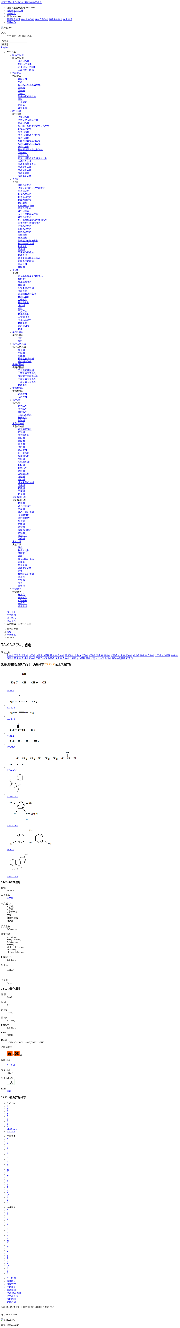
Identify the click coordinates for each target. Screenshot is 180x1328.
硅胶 (20, 99)
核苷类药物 (23, 302)
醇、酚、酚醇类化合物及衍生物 (34, 126)
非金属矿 (22, 102)
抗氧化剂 (22, 468)
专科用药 (22, 237)
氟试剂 (21, 420)
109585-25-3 (12, 796)
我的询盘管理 (13, 19)
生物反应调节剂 (26, 288)
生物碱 (21, 580)
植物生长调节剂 (26, 358)
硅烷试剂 (22, 411)
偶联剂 (21, 532)
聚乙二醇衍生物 (26, 512)
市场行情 (19, 2)
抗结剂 (21, 465)
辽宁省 (53, 655)
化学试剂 (16, 400)
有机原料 (16, 111)
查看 (9, 1091)
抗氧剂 (21, 503)
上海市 (77, 655)
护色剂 (21, 494)
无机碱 (21, 87)
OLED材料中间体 (26, 67)
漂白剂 (21, 479)
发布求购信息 (27, 19)
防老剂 (21, 509)
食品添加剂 (18, 423)
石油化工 (22, 535)
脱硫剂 (21, 538)
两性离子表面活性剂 (28, 376)
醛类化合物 (23, 138)
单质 (20, 81)
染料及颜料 (18, 332)
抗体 (20, 329)
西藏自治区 (41, 658)
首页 (3, 2)
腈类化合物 (23, 117)
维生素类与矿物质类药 (29, 223)
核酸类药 (22, 279)
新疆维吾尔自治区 (95, 658)
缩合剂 (21, 305)
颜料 (20, 341)
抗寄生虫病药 (25, 197)
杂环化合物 (23, 61)
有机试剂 (22, 409)
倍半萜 (21, 586)
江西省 (114, 655)
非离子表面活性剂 (27, 373)
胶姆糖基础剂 (25, 462)
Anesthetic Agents (26, 205)
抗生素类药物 (25, 200)
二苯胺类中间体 (26, 70)
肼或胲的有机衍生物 (28, 120)
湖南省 (143, 655)
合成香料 (22, 394)
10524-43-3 (12, 770)
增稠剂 (21, 438)
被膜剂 (21, 488)
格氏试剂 (22, 417)
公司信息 (37, 2)
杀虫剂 (21, 352)
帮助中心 (11, 22)
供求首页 (11, 612)
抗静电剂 (22, 385)
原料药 (15, 179)
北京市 (10, 655)
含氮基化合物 (25, 129)
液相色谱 (22, 606)
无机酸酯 (22, 152)
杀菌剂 (21, 355)
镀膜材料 (22, 79)
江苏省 (85, 655)
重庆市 (10, 658)
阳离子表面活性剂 (27, 379)
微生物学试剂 (25, 320)
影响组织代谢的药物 (28, 240)
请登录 (10, 10)
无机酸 (21, 90)
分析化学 (16, 589)
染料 (20, 338)
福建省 (107, 655)
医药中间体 (18, 55)
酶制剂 (21, 470)
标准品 (21, 594)
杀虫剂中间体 (25, 361)
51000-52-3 (12, 1129)
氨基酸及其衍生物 (27, 293)
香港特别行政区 (120, 658)
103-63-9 (11, 1131)
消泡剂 (21, 432)
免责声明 (11, 1302)
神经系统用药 (25, 217)
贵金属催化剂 (25, 530)
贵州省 (24, 658)
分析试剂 (22, 597)
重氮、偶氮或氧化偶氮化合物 (32, 158)
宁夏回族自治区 (78, 658)
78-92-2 (10, 690)
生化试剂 (22, 299)
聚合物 (21, 527)
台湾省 (108, 658)
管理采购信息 (55, 19)
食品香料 (22, 450)
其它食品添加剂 (26, 482)
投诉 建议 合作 (14, 1293)
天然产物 (22, 311)
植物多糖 (22, 323)
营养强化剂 (23, 435)
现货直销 (28, 2)
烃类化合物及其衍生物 (29, 143)
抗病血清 (22, 255)
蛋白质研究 (23, 326)
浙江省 (92, 655)
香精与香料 (18, 388)
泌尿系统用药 (25, 208)
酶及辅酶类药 (25, 282)
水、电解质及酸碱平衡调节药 (32, 220)
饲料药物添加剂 (26, 243)
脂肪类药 (22, 291)
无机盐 (21, 93)
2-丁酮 (10, 898)
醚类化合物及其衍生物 (29, 135)
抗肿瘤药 (22, 202)
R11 (8, 1065)
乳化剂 (21, 485)
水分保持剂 (23, 453)
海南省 (174, 655)
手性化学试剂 (25, 414)
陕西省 (51, 658)
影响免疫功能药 (26, 261)
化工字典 (11, 621)
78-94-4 (10, 736)
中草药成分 (23, 317)
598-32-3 (11, 707)
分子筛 (21, 521)
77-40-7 (10, 849)
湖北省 (136, 655)
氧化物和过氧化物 (27, 96)
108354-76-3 (12, 825)
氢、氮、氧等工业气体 (29, 84)
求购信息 (11, 13)
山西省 (32, 655)
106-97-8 (11, 747)
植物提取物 (23, 314)
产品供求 (10, 2)
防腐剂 (21, 491)
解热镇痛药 (23, 191)
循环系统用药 (25, 232)
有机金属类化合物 (27, 164)
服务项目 (11, 1281)
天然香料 (22, 397)
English (4, 47)
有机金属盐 (23, 173)
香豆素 (21, 577)
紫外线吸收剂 (25, 506)
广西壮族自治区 (162, 655)
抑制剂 (21, 267)
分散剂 (21, 447)
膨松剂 (21, 476)
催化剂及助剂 (19, 497)
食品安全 (22, 603)
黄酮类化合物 (25, 568)
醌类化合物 (23, 132)
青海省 (65, 658)
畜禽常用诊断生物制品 (29, 258)
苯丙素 (21, 553)
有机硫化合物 (25, 167)
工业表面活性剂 (26, 370)
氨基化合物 (23, 123)
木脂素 (21, 562)
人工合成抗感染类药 (28, 214)
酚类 (20, 547)
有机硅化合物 (25, 161)
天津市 (17, 655)
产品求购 (11, 615)
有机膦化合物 (25, 170)
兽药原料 (22, 264)
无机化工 (16, 73)
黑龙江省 (69, 655)
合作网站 (11, 1299)
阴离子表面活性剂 (27, 382)
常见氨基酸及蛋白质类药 (30, 276)
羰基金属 (22, 108)
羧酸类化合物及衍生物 (29, 141)
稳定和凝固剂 (25, 429)
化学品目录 (12, 1296)
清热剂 (21, 249)
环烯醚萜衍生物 (26, 574)
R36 (13, 1065)
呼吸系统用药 (25, 185)
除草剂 (21, 350)
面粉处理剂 (23, 473)
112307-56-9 (12, 876)
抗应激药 (22, 246)
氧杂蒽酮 (22, 565)
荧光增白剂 (23, 515)
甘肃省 (58, 658)
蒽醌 (20, 556)
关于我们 (11, 1278)
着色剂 (21, 444)
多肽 (20, 308)
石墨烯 (21, 105)
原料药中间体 (25, 64)
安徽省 (99, 655)
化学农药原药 (19, 344)
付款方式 (11, 1284)
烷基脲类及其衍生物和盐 (30, 149)
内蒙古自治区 (43, 655)
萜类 (20, 571)
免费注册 (18, 10)
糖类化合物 (23, 296)
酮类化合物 (23, 146)
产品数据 (11, 635)
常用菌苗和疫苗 (26, 252)
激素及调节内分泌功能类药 (31, 188)
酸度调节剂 (23, 456)
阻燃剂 (21, 524)
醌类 (20, 583)
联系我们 (11, 1290)
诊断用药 (22, 234)
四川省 (17, 658)
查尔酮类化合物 (26, 559)
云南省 (32, 658)
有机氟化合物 (25, 176)
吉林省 (60, 655)
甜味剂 (21, 459)
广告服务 (11, 1287)
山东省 (121, 655)
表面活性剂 (18, 364)
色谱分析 (22, 600)
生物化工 (16, 270)
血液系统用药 (25, 229)
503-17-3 (11, 719)
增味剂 (21, 441)
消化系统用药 (25, 226)
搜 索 (4, 44)
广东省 (150, 655)
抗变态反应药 (25, 194)
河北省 (24, 655)
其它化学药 (23, 211)
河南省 (128, 655)
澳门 (130, 658)
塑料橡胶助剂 (25, 518)
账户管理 (67, 19)
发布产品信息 (41, 19)
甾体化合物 (23, 550)
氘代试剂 (22, 406)
